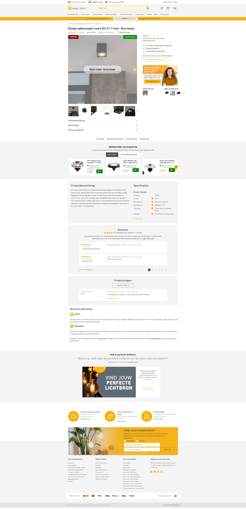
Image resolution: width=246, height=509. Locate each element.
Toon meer (139, 219)
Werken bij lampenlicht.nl (76, 477)
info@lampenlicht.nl (155, 338)
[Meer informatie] (139, 18)
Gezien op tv (127, 467)
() (80, 32)
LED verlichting (97, 14)
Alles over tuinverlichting (131, 474)
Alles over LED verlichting (131, 477)
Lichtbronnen (139, 14)
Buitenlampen (85, 14)
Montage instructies (129, 470)
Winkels (175, 2)
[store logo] (77, 8)
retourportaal (101, 338)
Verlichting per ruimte (126, 14)
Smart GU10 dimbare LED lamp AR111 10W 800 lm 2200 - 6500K (167, 162)
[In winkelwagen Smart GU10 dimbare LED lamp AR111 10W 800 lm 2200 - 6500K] (172, 170)
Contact (70, 481)
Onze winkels (72, 465)
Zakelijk (149, 14)
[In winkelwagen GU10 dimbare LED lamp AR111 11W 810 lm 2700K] (99, 171)
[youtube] (161, 472)
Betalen (98, 465)
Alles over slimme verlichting (132, 484)
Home (69, 23)
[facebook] (151, 472)
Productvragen (144, 139)
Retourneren (99, 472)
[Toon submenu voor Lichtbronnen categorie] (144, 14)
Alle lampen (127, 463)
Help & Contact (168, 2)
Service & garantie (101, 470)
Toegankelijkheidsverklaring (77, 474)
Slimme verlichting (111, 14)
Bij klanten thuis (131, 139)
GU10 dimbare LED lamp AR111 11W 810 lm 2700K (94, 162)
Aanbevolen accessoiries (115, 139)
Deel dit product (125, 32)
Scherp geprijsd (164, 14)
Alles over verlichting (130, 472)
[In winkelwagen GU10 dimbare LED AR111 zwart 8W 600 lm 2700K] (136, 170)
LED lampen (112, 154)
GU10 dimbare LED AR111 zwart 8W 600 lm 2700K (130, 162)
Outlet (155, 14)
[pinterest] (158, 472)
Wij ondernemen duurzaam (76, 467)
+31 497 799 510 (170, 338)
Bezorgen (99, 467)
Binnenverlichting (73, 14)
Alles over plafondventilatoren (132, 486)
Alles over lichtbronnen (130, 479)
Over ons (71, 463)
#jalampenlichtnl (73, 479)
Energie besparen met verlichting (133, 488)
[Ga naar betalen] (136, 111)
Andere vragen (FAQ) (102, 477)
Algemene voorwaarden (76, 470)
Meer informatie (148, 238)
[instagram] (155, 472)
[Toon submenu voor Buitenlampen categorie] (90, 14)
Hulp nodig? (100, 139)
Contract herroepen (102, 474)
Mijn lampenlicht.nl (101, 463)
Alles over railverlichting (131, 481)
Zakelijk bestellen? (102, 479)
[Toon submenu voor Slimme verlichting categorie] (117, 14)
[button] (123, 18)
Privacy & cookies (74, 472)
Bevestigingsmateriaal (129, 154)
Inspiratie (126, 465)
